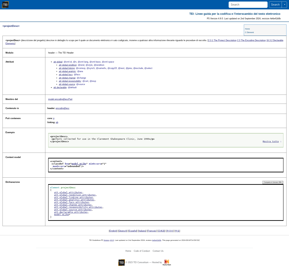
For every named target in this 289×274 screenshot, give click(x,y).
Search (275, 4)
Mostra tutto (271, 141)
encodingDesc (62, 108)
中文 (177, 231)
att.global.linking (67, 68)
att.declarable (60, 87)
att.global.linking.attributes (73, 197)
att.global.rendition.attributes (75, 195)
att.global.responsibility (70, 81)
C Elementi (249, 32)
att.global (58, 62)
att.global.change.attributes (73, 205)
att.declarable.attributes (71, 212)
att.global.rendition (68, 65)
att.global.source (67, 84)
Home (247, 29)
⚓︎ (280, 141)
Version (106, 240)
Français (152, 231)
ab (57, 122)
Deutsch (123, 231)
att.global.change (67, 78)
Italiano (142, 231)
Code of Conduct (142, 251)
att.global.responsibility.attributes (78, 207)
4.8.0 (112, 240)
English (113, 231)
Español (133, 231)
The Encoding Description (251, 40)
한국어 (170, 231)
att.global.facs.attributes (71, 202)
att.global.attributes (68, 192)
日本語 (161, 231)
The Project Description (222, 40)
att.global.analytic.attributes (74, 200)
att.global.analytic (67, 71)
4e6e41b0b (156, 240)
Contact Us (158, 251)
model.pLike (79, 163)
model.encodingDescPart (60, 99)
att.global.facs (66, 74)
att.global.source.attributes (73, 209)
